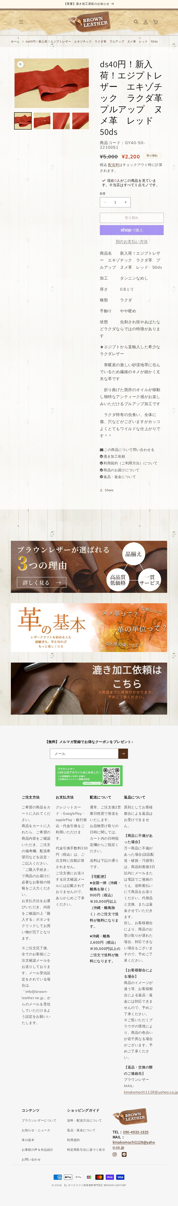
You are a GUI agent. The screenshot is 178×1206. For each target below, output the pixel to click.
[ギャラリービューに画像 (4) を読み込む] (80, 120)
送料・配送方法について (84, 1120)
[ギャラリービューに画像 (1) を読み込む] (22, 120)
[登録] (123, 754)
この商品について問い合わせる (129, 449)
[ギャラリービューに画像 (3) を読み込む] (61, 120)
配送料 (113, 165)
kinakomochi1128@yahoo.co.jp (151, 1092)
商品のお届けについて (122, 470)
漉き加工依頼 (114, 456)
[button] (21, 22)
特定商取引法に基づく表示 (86, 1150)
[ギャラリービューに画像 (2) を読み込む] (42, 120)
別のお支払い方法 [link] (132, 241)
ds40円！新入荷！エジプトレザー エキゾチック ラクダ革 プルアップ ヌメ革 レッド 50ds (92, 41)
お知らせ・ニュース (36, 1130)
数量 (103, 193)
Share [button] (109, 490)
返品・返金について (120, 477)
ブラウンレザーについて (39, 1120)
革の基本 (28, 1140)
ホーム (15, 41)
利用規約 (73, 1140)
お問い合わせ (31, 1159)
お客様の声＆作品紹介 (37, 1150)
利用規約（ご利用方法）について (131, 463)
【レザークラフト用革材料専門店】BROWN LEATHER (94, 1185)
